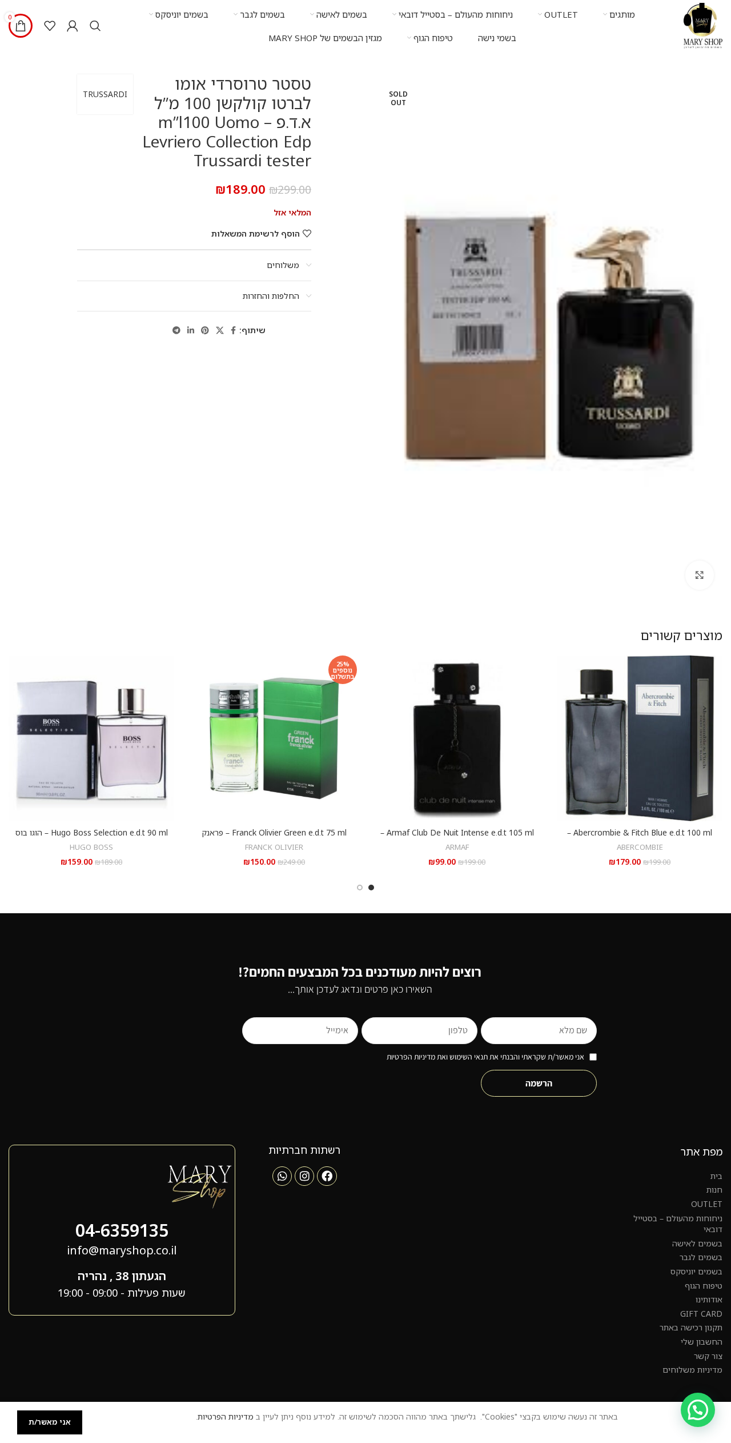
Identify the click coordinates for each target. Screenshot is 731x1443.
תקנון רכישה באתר (691, 1327)
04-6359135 (121, 1230)
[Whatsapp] (282, 1176)
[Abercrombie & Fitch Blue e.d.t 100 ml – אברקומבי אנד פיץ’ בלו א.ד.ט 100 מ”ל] (639, 738)
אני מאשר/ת (50, 1422)
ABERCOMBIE (640, 847)
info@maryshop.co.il (121, 1250)
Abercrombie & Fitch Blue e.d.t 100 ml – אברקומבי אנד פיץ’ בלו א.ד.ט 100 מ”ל (639, 838)
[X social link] (219, 330)
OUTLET (706, 1203)
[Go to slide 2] (360, 887)
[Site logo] (703, 24)
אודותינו (709, 1299)
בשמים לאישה (697, 1243)
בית (716, 1175)
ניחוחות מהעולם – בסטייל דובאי (677, 1224)
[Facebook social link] (233, 330)
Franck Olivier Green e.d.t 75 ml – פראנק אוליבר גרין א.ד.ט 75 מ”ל (274, 838)
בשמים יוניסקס (696, 1271)
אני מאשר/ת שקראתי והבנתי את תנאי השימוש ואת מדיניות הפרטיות (485, 1057)
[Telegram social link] (176, 330)
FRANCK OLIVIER (274, 847)
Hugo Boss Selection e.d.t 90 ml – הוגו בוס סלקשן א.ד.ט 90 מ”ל (91, 838)
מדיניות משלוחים (692, 1369)
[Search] (95, 25)
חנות (714, 1189)
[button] (698, 1410)
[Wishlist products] (49, 25)
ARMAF (457, 847)
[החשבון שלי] (72, 25)
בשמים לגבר (701, 1257)
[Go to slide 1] (371, 887)
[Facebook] (326, 1176)
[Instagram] (304, 1176)
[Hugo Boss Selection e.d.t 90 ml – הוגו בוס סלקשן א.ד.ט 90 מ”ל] (91, 738)
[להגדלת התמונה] (699, 575)
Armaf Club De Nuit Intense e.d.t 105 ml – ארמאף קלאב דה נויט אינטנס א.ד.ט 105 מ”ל (457, 838)
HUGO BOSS (91, 847)
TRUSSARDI (105, 94)
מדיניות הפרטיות (226, 1416)
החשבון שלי (701, 1341)
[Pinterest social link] (205, 330)
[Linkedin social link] (191, 330)
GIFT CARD (701, 1313)
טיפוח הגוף (703, 1285)
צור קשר (708, 1355)
